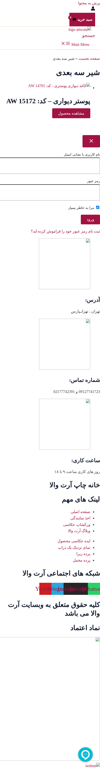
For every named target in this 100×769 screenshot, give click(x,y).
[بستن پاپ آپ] (91, 141)
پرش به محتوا (89, 3)
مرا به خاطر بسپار (81, 208)
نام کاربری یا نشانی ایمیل (82, 154)
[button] (88, 35)
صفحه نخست (89, 58)
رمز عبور (93, 181)
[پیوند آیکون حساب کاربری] (93, 9)
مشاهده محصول (71, 113)
